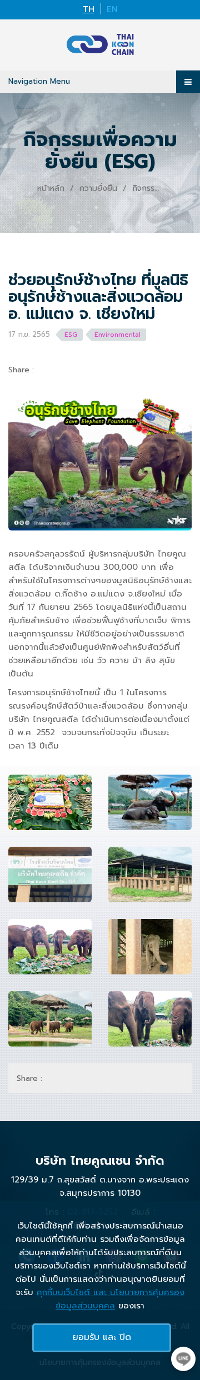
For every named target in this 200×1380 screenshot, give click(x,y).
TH (88, 9)
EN (112, 9)
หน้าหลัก (50, 188)
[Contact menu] (183, 1359)
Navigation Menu (39, 81)
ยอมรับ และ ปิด (101, 1337)
